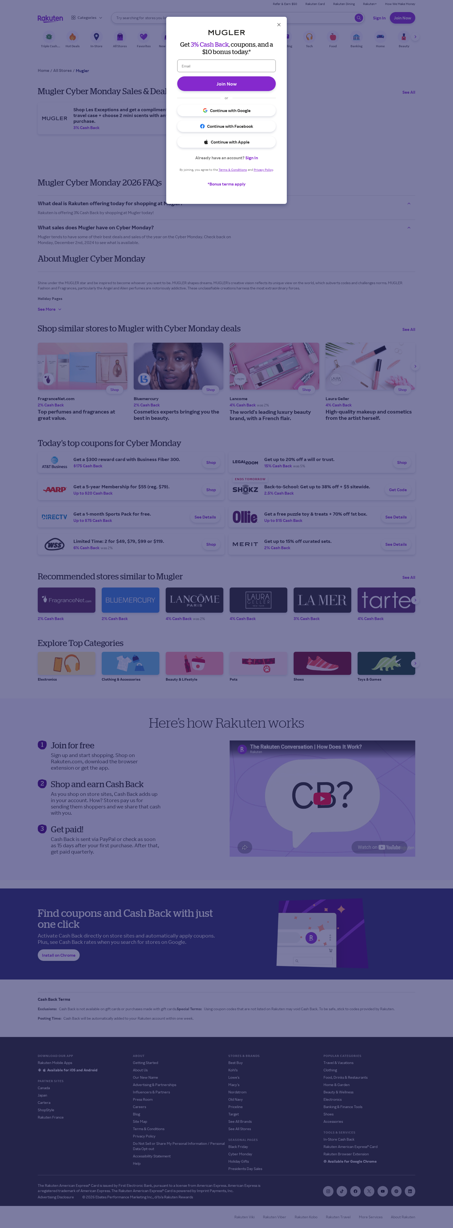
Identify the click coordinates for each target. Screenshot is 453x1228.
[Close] (279, 24)
